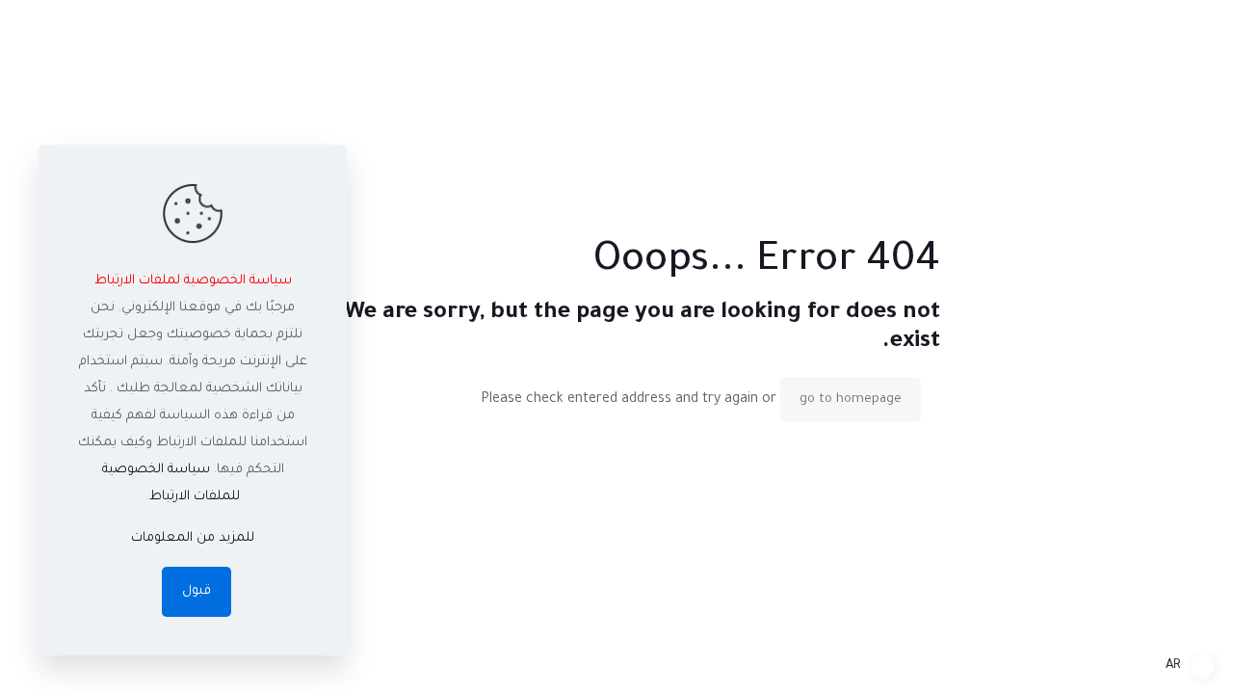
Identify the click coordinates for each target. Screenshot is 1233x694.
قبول (196, 591)
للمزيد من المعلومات (192, 538)
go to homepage (851, 399)
